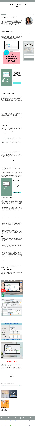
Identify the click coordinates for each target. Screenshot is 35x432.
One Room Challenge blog (4, 368)
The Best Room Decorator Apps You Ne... (13, 399)
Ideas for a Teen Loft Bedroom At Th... (4, 399)
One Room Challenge (8, 20)
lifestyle (8, 383)
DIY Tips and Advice (5, 382)
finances (8, 382)
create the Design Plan (6, 141)
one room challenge (11, 383)
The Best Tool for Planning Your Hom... (4, 410)
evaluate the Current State (6, 138)
